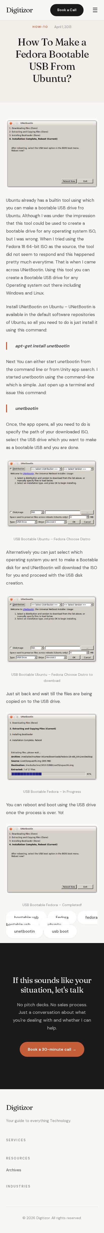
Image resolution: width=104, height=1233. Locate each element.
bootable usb (26, 917)
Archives (13, 1170)
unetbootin (24, 931)
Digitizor (19, 10)
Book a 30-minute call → (52, 1049)
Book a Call (66, 10)
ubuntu (54, 924)
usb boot (60, 931)
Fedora (62, 917)
